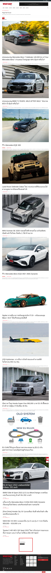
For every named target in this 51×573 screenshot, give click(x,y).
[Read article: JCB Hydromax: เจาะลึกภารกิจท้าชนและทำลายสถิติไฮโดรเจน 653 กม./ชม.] (25, 339)
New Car (15, 564)
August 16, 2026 (9, 408)
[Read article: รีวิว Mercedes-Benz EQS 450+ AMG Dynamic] (25, 254)
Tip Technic (21, 562)
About (3, 0)
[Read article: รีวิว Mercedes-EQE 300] (25, 125)
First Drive (15, 562)
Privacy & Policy (13, 0)
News (21, 556)
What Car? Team (5, 62)
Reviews (21, 558)
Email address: (40, 556)
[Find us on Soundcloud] (47, 0)
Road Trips (21, 561)
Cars (15, 558)
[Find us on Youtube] (46, 0)
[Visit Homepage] (7, 4)
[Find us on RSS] (3, 570)
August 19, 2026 (9, 62)
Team (16, 0)
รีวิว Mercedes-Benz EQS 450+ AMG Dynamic (20, 274)
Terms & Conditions (9, 0)
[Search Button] (3, 18)
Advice (15, 556)
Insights (15, 563)
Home (3, 10)
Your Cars (21, 564)
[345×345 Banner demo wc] (26, 544)
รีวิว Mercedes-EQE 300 (11, 145)
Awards (15, 557)
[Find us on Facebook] (43, 0)
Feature (15, 561)
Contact (18, 0)
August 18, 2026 (9, 191)
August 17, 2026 (9, 320)
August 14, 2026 (9, 452)
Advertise (6, 0)
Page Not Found (6, 10)
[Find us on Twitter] (44, 0)
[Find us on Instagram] (45, 0)
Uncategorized (22, 563)
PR (20, 557)
